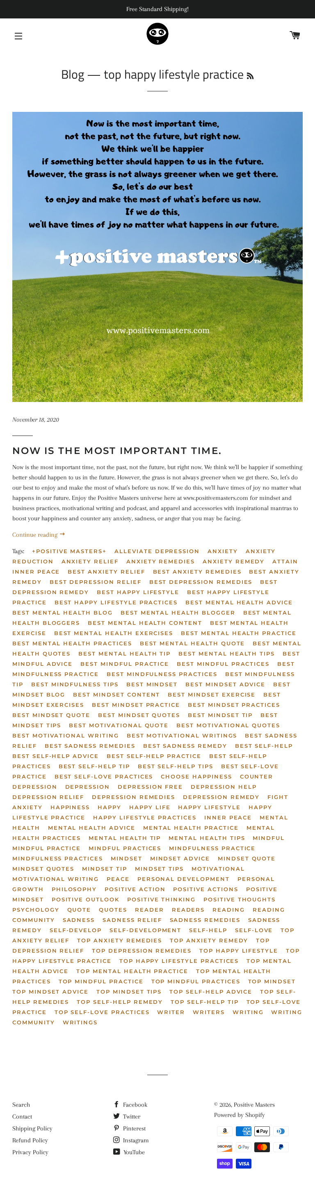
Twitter (130, 1116)
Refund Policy (30, 1140)
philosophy (74, 889)
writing (248, 1012)
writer (171, 1012)
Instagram (135, 1140)
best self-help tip (94, 766)
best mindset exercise (212, 694)
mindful (269, 838)
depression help (223, 786)
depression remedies (133, 797)
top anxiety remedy (209, 940)
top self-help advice (210, 991)
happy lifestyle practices (144, 817)
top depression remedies (142, 950)
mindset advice (180, 858)
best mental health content (145, 623)
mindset (126, 858)
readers (188, 909)
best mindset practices (234, 704)
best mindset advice (225, 684)
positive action (135, 889)
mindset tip (104, 868)
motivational (218, 868)
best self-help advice (55, 756)
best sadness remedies (90, 745)
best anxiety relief (106, 571)
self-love (254, 930)
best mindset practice (136, 704)
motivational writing (55, 879)
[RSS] (250, 76)
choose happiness (196, 776)
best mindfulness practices (162, 674)
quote (79, 909)
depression (87, 786)
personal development (183, 879)
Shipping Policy (32, 1128)
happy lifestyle (209, 807)
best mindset (152, 684)
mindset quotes (43, 868)
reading (228, 909)
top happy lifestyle (238, 950)
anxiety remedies (160, 561)
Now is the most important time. (117, 450)
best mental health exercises (113, 633)
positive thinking (161, 899)
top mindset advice (50, 991)
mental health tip (125, 838)
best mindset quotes (139, 715)
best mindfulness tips (75, 684)
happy (109, 807)
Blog (72, 74)
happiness (70, 807)
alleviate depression (157, 551)
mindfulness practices (57, 858)
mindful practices (125, 848)
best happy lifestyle (138, 592)
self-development (145, 930)
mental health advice (91, 827)
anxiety (223, 551)
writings (80, 1022)
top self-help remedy (120, 1002)
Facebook (134, 1104)
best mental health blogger (178, 612)
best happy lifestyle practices (116, 602)
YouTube (133, 1152)
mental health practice (191, 827)
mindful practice (46, 848)
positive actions (205, 889)
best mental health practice (239, 633)
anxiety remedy (234, 561)
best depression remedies (201, 582)
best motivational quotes (228, 725)
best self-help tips (175, 766)
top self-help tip (204, 1002)
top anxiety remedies (119, 940)
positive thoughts (239, 899)
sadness (79, 920)
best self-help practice (154, 756)
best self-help (264, 745)
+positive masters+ (69, 551)
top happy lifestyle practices (179, 961)
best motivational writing (65, 735)
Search (21, 1104)
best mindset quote (51, 715)
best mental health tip (124, 653)
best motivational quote (119, 725)
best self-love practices (104, 776)
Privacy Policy (30, 1152)
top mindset (272, 981)
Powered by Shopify (239, 1115)
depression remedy (221, 797)
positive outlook (85, 899)
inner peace (228, 817)
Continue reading (35, 534)
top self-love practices (102, 1012)
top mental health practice (132, 971)
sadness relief (132, 920)
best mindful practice (124, 663)
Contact (22, 1116)
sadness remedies (205, 920)
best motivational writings (182, 735)
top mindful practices (195, 981)
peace (118, 879)
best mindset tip (220, 715)
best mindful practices (223, 663)
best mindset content (116, 694)
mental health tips (207, 838)
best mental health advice (239, 602)
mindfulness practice (212, 848)
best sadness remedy (185, 745)
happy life (150, 807)
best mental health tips (226, 653)
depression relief (48, 797)
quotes (113, 909)
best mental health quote (192, 643)
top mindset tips (129, 991)
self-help (208, 930)
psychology (35, 909)
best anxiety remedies (197, 571)
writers (209, 1012)
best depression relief (96, 582)
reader (149, 909)
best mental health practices (72, 643)
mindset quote (247, 858)
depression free (150, 786)
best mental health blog (62, 612)
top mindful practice (101, 981)
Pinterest (133, 1128)
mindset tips (159, 868)
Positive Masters (254, 1104)
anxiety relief (90, 561)
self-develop (76, 930)
